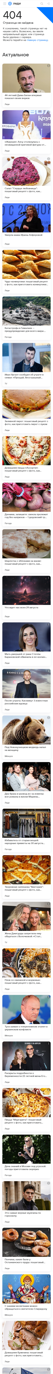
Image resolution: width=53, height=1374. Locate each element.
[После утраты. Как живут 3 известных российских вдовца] (26, 691)
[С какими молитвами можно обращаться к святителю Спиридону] (26, 1296)
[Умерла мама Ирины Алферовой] (26, 225)
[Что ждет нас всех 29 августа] (26, 597)
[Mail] (10, 3)
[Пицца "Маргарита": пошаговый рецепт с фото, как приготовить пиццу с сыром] (26, 1110)
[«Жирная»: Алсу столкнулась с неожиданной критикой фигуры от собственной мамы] (26, 132)
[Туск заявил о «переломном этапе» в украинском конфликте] (26, 1017)
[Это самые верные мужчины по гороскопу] (26, 1203)
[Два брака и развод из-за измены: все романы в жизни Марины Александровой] (26, 784)
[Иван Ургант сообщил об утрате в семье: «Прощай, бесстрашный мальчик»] (26, 365)
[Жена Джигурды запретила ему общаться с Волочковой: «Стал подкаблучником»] (26, 923)
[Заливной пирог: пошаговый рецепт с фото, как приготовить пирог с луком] (26, 411)
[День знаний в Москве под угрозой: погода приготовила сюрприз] (26, 1156)
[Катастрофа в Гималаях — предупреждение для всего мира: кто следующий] (26, 318)
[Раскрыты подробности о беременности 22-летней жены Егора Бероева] (26, 1063)
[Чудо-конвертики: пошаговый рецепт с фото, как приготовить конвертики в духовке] (26, 272)
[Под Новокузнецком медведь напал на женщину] (26, 737)
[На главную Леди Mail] (16, 3)
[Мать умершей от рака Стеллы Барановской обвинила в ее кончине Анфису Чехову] (26, 644)
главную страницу (37, 40)
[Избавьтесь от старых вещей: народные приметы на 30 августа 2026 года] (26, 830)
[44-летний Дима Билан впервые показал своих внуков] (26, 85)
